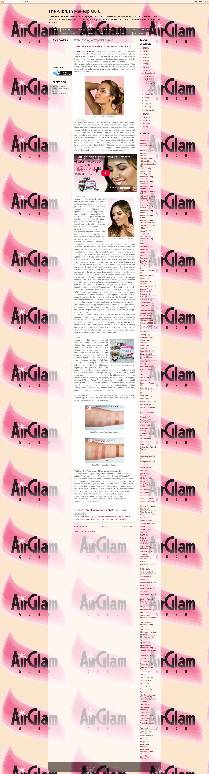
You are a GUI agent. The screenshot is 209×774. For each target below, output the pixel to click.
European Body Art (147, 391)
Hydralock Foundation (144, 453)
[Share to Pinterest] (84, 513)
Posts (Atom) (90, 531)
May (147, 104)
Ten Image (144, 692)
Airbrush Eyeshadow (148, 164)
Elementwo (144, 377)
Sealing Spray (145, 604)
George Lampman (147, 412)
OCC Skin (144, 569)
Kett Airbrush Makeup (145, 474)
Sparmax (143, 643)
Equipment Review (147, 383)
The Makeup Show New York (147, 701)
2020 (145, 64)
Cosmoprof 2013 (146, 323)
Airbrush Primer (146, 225)
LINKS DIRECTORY (122, 34)
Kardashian (144, 467)
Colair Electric (145, 300)
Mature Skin (144, 518)
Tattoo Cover (145, 664)
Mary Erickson (145, 515)
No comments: (120, 510)
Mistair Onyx (145, 529)
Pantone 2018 (145, 572)
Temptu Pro (144, 678)
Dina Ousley (144, 345)
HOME (56, 30)
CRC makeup (145, 332)
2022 (145, 57)
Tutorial (143, 728)
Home (105, 526)
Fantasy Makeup (146, 401)
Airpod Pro (144, 231)
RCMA (142, 585)
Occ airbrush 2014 (147, 564)
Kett (141, 470)
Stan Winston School (148, 650)
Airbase (143, 141)
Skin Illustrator (145, 637)
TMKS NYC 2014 (146, 715)
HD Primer (144, 441)
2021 (145, 61)
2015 (145, 120)
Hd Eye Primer (145, 438)
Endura (143, 380)
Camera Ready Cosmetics (146, 290)
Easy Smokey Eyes (147, 369)
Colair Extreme (146, 303)
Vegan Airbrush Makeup (146, 732)
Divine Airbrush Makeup (146, 358)
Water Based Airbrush (145, 745)
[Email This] (75, 513)
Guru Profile (144, 423)
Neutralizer (144, 544)
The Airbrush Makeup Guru (74, 11)
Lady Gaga (144, 484)
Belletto (143, 249)
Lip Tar (143, 487)
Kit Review (90, 519)
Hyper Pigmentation (147, 457)
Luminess (144, 495)
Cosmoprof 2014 (146, 326)
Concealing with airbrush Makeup (146, 314)
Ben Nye (143, 258)
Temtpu (143, 683)
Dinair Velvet (145, 354)
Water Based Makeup (145, 757)
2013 (145, 127)
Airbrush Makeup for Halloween (148, 197)
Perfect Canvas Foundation (146, 576)
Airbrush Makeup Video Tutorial (146, 221)
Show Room (144, 613)
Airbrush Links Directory (145, 173)
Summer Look (145, 655)
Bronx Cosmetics (146, 286)
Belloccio (143, 255)
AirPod (142, 228)
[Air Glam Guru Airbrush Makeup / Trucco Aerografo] (53, 91)
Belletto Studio (145, 252)
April (147, 107)
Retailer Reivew (146, 588)
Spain (142, 640)
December (149, 73)
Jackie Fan (144, 464)
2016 (145, 117)
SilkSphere (144, 629)
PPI (141, 580)
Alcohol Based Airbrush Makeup (146, 238)
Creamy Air (144, 335)
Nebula (143, 541)
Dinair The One (146, 351)
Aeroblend (144, 138)
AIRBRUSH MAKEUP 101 (73, 30)
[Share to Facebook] (82, 513)
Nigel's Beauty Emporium (145, 548)
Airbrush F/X (145, 169)
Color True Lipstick (147, 306)
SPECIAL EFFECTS (141, 30)
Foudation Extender (147, 407)
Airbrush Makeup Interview (146, 202)
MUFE (142, 535)
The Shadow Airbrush (145, 708)
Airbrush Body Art (146, 150)
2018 (145, 70)
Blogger (129, 768)
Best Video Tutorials (147, 271)
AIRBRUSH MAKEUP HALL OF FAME (67, 34)
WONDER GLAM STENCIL (99, 34)
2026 (145, 48)
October (148, 91)
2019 (145, 67)
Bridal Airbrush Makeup (145, 282)
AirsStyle (143, 234)
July (146, 97)
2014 (145, 123)
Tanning (143, 658)
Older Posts (129, 526)
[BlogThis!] (78, 513)
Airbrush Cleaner (146, 161)
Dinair (142, 348)
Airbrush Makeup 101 (88, 517)
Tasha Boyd (144, 661)
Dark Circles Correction (144, 341)
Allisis (142, 244)
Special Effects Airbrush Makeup (146, 647)
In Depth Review (146, 462)
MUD (142, 532)
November (149, 76)
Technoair (144, 672)
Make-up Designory (147, 501)
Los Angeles (144, 493)
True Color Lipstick (147, 723)
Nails (142, 538)
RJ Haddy (144, 591)
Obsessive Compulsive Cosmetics (144, 556)
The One (143, 705)
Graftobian (144, 420)
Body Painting (145, 275)
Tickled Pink (99, 519)
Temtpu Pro (144, 689)
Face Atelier (144, 396)
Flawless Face (145, 404)
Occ (141, 561)
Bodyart (143, 278)
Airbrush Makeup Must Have (146, 207)
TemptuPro (144, 680)
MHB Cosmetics (146, 520)
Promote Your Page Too (59, 93)
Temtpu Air (144, 686)
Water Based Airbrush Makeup (116, 519)
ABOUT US (139, 34)
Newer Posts (81, 526)
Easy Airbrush (145, 367)
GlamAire (143, 417)
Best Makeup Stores (148, 266)
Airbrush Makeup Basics (107, 517)
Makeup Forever (146, 506)
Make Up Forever (147, 498)
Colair (142, 297)
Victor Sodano (145, 736)
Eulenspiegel (145, 388)
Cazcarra (143, 294)
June (147, 100)
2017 (145, 114)
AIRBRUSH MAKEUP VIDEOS (116, 30)
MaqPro (143, 509)
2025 (145, 51)
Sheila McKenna (146, 610)
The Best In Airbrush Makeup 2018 (148, 696)
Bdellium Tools (145, 246)
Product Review (146, 582)
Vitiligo (142, 742)
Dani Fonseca (145, 337)
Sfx (141, 607)
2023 (145, 54)
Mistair (142, 526)
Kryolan (143, 481)
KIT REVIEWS (94, 30)
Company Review (147, 310)
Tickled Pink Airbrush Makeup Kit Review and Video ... (149, 83)
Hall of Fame (145, 426)
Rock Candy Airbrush (148, 594)
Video (142, 739)
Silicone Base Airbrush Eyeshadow (148, 616)
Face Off (143, 399)
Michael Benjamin (147, 523)
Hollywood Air (145, 444)
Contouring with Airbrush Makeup (146, 319)
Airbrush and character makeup (147, 144)
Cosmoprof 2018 (146, 329)
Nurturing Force (146, 551)
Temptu (143, 675)
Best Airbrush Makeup (145, 262)
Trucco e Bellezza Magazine (147, 719)
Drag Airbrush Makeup (145, 363)
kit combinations (97, 342)
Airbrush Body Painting (145, 154)
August (148, 94)
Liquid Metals (145, 490)
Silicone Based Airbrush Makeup (146, 623)
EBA (141, 374)
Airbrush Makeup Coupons (146, 187)
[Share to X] (80, 513)
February (148, 110)
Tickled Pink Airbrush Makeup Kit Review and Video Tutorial (103, 46)
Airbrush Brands (146, 158)
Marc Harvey (145, 512)
